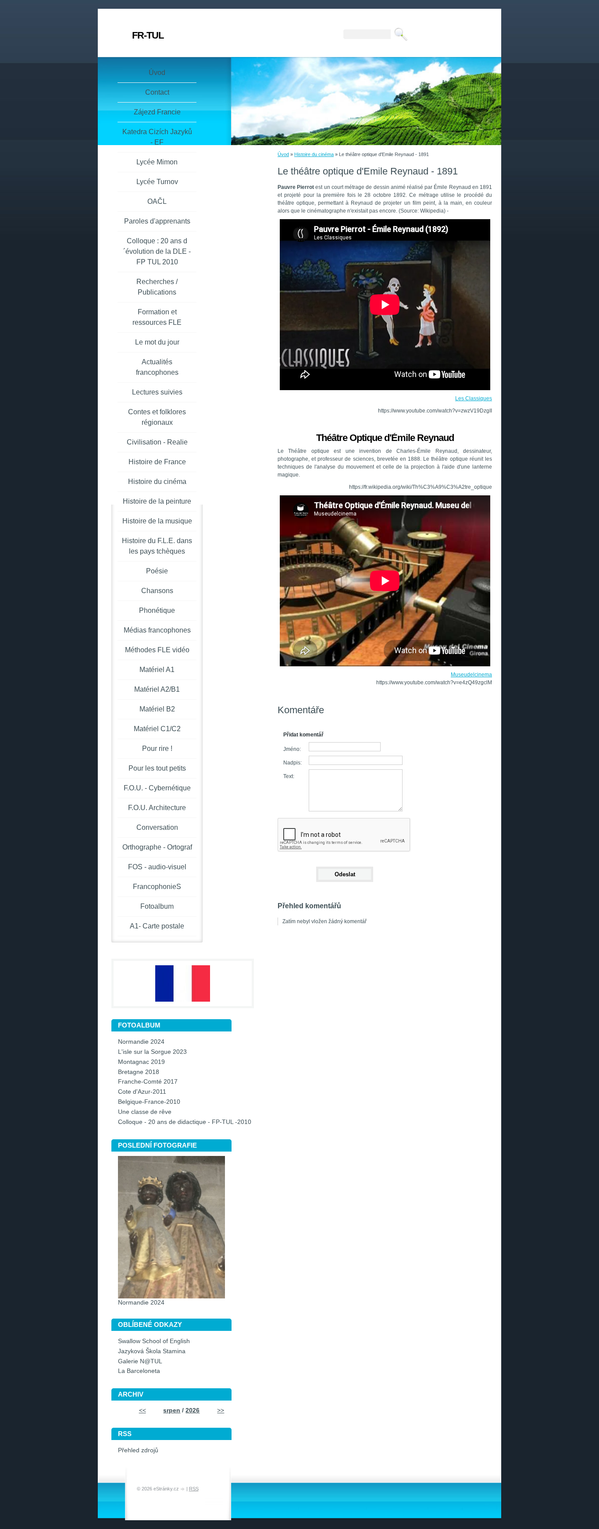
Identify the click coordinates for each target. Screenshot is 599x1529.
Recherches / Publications (157, 287)
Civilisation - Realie (157, 442)
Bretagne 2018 (138, 1072)
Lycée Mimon (157, 162)
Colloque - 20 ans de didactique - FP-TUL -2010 (184, 1122)
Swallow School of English (154, 1341)
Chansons (157, 590)
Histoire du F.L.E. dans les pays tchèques (157, 546)
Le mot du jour (157, 342)
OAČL (157, 201)
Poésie (157, 571)
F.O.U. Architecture (157, 807)
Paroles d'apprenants (157, 221)
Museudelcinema (471, 675)
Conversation (157, 827)
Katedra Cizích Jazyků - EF (157, 137)
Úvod (283, 154)
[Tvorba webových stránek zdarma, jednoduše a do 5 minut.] (183, 1489)
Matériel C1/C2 (157, 728)
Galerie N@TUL (140, 1361)
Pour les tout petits (157, 768)
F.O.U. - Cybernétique (157, 788)
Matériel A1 (157, 669)
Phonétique (157, 610)
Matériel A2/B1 (157, 689)
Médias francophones (157, 630)
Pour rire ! (157, 748)
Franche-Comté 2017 (148, 1081)
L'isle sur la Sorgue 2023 (152, 1052)
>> (220, 1410)
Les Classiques (473, 398)
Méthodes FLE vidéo (157, 650)
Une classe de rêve (144, 1112)
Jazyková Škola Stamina (151, 1351)
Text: (288, 776)
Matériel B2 (157, 709)
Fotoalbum (157, 906)
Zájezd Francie (157, 112)
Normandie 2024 (141, 1041)
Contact (157, 92)
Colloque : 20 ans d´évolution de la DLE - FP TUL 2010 (157, 251)
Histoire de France (157, 462)
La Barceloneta (139, 1371)
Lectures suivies (157, 392)
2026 (192, 1410)
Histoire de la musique (157, 521)
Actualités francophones (157, 367)
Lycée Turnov (157, 181)
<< (142, 1410)
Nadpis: (292, 763)
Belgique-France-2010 (149, 1102)
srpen (171, 1410)
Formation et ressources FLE (157, 317)
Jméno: (292, 749)
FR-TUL (148, 35)
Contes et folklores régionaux (157, 417)
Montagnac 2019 (141, 1062)
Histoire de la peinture (157, 501)
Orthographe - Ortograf (157, 847)
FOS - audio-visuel (157, 867)
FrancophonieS (157, 886)
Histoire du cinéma (314, 154)
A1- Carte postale (157, 926)
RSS (194, 1488)
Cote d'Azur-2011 (142, 1091)
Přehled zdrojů (138, 1450)
